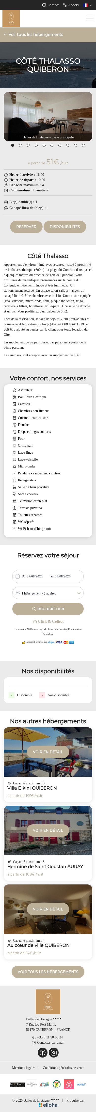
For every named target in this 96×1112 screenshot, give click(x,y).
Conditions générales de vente (63, 1068)
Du (24, 576)
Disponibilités (65, 227)
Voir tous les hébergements (35, 34)
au (52, 576)
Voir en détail (48, 752)
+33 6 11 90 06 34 (50, 1037)
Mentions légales (23, 1068)
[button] (12, 145)
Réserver (26, 227)
